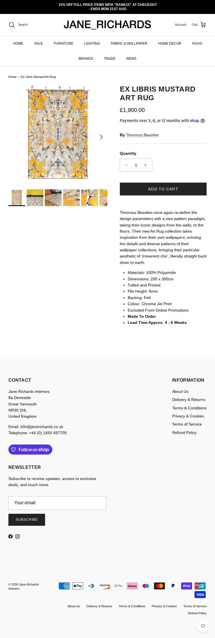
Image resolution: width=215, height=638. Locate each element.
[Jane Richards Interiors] (107, 21)
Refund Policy (184, 428)
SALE (38, 39)
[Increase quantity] (147, 161)
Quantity (128, 149)
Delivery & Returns (188, 395)
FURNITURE (63, 39)
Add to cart (163, 185)
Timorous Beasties (142, 130)
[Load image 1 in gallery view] (58, 130)
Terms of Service (187, 420)
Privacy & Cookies (188, 412)
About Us (180, 387)
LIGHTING (92, 39)
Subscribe (27, 516)
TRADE (109, 54)
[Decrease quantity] (125, 161)
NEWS (131, 54)
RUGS (197, 39)
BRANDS (86, 54)
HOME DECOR (169, 39)
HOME (18, 39)
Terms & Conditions (189, 404)
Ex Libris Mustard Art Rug (38, 73)
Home (12, 73)
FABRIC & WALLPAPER (129, 39)
